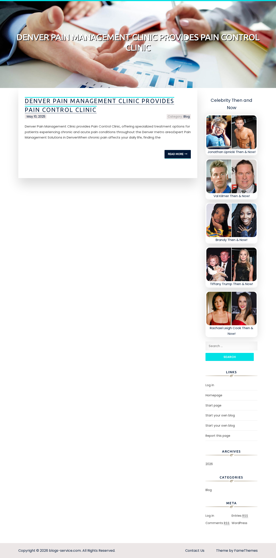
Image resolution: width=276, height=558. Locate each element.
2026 (209, 464)
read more (175, 153)
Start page (213, 405)
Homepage (213, 395)
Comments (217, 523)
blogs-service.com (65, 550)
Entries (240, 515)
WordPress (239, 523)
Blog (186, 116)
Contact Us (194, 550)
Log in (209, 385)
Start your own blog (220, 415)
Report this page (217, 436)
